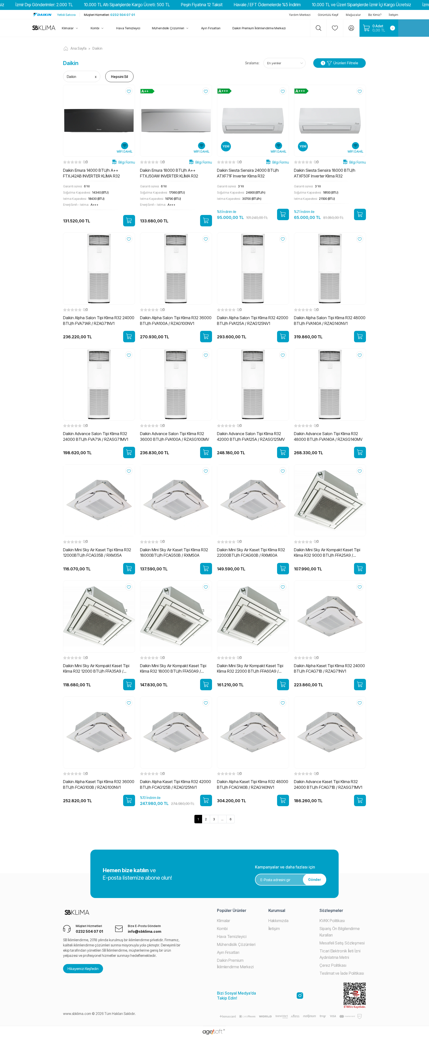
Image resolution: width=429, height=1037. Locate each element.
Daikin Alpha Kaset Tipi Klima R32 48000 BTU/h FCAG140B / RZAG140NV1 (252, 784)
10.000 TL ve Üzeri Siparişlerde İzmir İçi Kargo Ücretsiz (361, 4)
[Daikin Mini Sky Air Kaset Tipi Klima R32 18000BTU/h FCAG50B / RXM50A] (176, 500)
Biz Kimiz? (374, 15)
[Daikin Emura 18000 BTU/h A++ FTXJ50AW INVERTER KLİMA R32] (176, 120)
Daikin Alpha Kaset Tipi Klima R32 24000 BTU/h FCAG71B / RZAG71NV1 (329, 668)
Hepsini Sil (119, 76)
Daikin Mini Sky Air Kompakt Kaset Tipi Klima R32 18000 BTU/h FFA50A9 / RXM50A (173, 668)
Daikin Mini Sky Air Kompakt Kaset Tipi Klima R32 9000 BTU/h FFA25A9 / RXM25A (327, 552)
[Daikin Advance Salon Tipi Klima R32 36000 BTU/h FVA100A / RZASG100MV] (176, 384)
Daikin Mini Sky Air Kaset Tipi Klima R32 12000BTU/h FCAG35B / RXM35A (97, 552)
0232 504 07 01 (109, 15)
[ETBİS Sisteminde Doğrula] (355, 995)
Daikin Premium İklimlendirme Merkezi (259, 28)
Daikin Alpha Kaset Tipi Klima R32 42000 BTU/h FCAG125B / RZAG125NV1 (175, 784)
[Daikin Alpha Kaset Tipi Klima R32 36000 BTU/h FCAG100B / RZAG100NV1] (99, 732)
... (222, 819)
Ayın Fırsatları (228, 952)
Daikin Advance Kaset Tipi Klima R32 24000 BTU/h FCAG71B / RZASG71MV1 (328, 784)
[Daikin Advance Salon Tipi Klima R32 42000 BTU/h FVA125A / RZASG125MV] (253, 384)
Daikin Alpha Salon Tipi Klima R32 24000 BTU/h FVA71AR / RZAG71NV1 (98, 320)
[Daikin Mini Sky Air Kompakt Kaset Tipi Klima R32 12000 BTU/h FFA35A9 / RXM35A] (99, 616)
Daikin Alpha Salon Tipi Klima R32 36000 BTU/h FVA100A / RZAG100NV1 (176, 320)
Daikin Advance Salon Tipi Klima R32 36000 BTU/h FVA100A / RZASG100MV (174, 436)
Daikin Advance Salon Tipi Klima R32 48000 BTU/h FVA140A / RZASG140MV (328, 436)
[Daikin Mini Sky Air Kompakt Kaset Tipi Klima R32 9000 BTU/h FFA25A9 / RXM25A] (330, 500)
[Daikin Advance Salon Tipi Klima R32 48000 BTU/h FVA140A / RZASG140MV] (330, 384)
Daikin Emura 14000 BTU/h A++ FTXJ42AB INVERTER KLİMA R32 (91, 173)
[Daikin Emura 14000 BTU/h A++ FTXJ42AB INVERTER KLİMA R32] (99, 120)
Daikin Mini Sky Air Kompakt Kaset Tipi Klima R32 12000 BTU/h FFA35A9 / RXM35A (96, 668)
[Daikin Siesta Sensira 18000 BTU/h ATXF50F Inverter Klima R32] (330, 120)
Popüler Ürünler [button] (231, 910)
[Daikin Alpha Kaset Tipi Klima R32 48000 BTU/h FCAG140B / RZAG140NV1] (253, 732)
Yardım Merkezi (299, 15)
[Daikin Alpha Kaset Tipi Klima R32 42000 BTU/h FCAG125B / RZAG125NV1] (176, 732)
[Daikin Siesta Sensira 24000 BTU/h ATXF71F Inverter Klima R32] (253, 120)
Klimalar (223, 920)
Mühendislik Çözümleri (236, 944)
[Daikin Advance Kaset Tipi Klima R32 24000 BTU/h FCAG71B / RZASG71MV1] (330, 732)
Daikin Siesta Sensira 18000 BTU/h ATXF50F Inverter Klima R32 (324, 173)
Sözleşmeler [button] (331, 910)
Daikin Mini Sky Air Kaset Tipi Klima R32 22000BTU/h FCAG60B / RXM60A (251, 552)
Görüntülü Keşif (328, 15)
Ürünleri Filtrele (340, 63)
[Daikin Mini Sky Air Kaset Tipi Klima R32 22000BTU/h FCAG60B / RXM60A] (253, 500)
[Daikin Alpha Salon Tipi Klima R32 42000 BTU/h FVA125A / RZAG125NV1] (253, 268)
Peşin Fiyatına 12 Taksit (202, 4)
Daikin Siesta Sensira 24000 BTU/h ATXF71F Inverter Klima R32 (248, 173)
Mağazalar (353, 15)
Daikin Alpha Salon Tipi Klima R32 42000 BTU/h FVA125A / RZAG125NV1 (252, 320)
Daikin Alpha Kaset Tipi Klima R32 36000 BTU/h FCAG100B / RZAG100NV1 (98, 784)
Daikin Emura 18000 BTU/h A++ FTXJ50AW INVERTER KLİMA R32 (169, 173)
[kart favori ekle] (129, 91)
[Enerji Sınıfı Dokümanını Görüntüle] (147, 91)
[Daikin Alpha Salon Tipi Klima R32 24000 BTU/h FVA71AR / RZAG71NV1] (99, 268)
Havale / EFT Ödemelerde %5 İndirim (267, 4)
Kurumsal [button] (276, 910)
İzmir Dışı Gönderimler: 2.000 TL (44, 4)
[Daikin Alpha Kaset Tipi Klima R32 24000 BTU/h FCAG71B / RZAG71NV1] (330, 616)
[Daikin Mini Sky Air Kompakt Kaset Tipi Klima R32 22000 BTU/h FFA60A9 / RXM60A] (253, 616)
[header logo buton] (44, 28)
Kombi (222, 928)
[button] (73, 28)
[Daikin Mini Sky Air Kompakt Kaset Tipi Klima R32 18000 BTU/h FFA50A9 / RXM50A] (176, 616)
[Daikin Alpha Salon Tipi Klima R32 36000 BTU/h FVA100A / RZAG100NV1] (176, 268)
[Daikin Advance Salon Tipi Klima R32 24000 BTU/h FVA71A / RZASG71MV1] (99, 384)
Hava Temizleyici (231, 936)
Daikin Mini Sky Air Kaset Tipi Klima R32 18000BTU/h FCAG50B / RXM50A (174, 552)
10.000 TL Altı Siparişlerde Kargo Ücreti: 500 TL (127, 4)
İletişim (393, 15)
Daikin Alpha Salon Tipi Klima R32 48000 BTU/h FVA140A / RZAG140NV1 (329, 320)
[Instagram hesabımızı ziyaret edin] (300, 996)
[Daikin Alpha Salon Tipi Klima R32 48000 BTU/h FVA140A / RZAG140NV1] (330, 268)
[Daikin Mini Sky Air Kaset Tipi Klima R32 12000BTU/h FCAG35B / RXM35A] (99, 500)
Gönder (314, 879)
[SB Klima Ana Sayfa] (77, 915)
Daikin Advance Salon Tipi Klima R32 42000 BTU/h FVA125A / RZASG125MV (251, 436)
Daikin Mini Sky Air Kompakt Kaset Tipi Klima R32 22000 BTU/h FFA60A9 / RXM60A (250, 668)
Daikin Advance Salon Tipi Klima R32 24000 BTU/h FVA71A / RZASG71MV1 (95, 436)
